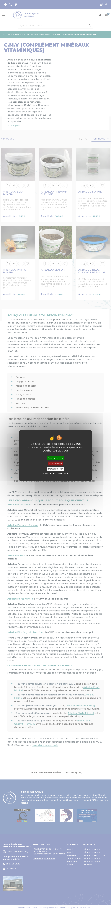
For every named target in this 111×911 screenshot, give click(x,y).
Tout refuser (55, 463)
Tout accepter (55, 458)
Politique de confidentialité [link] (55, 473)
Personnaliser (55, 468)
